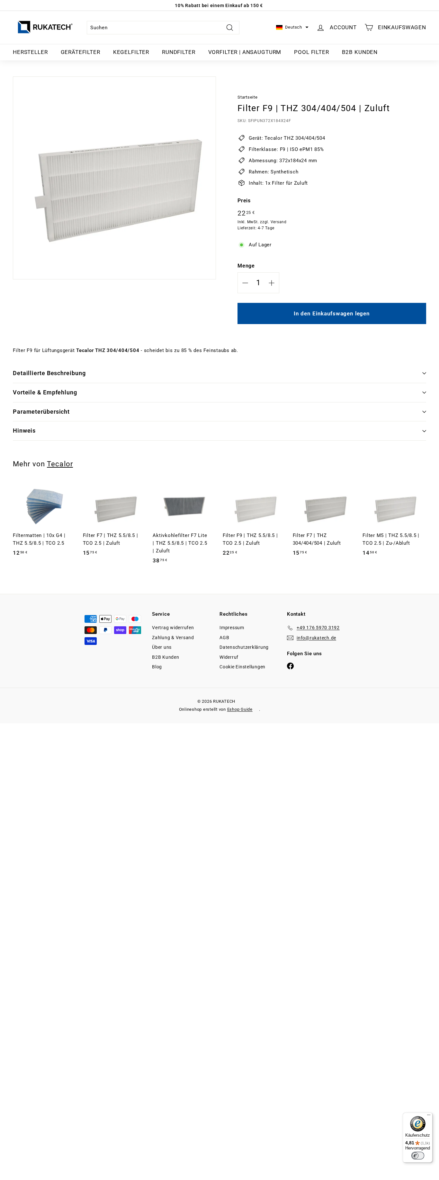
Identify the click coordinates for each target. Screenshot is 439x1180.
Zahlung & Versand (173, 637)
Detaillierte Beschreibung (49, 373)
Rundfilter (178, 52)
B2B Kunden (360, 52)
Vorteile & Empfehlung (45, 392)
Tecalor (60, 464)
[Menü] (429, 1116)
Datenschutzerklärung (244, 647)
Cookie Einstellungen (242, 666)
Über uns (162, 647)
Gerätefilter (80, 52)
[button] (292, 27)
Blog (157, 666)
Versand (279, 222)
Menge (246, 266)
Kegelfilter (131, 52)
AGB (224, 637)
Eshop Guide (240, 709)
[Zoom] (114, 178)
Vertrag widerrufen (173, 627)
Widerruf (229, 657)
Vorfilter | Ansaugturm (245, 52)
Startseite (247, 97)
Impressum (232, 627)
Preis (244, 201)
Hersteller (30, 52)
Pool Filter (311, 52)
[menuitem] (30, 52)
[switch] (417, 1155)
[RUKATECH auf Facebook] (290, 666)
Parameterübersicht (41, 411)
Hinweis (24, 430)
